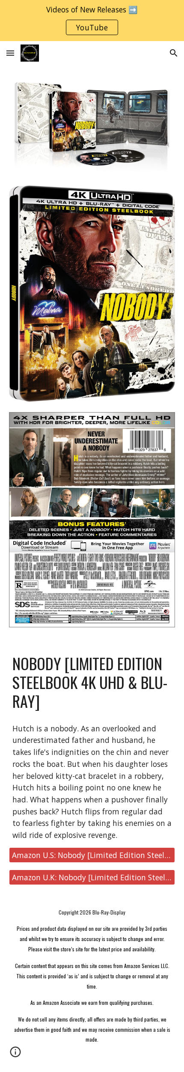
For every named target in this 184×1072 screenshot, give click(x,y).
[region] (92, 20)
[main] (92, 682)
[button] (10, 53)
